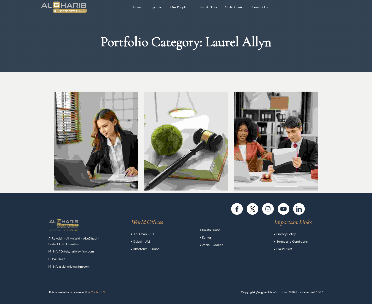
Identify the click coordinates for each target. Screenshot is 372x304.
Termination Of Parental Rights (182, 172)
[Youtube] (283, 209)
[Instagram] (268, 209)
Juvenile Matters (275, 177)
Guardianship (89, 177)
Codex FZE (98, 292)
